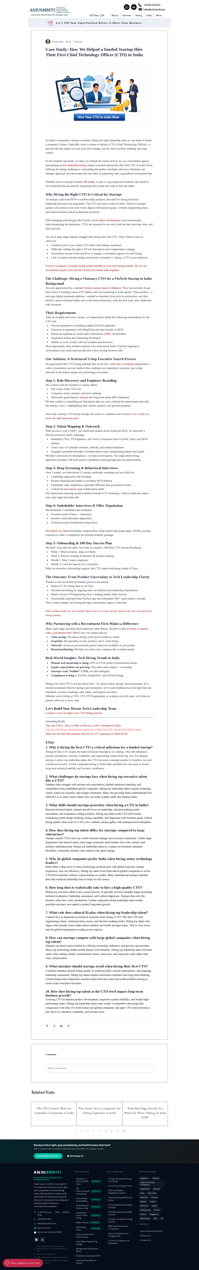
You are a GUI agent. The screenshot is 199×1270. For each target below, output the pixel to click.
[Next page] (117, 1131)
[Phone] (140, 5)
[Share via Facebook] (47, 1026)
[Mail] (140, 9)
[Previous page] (81, 1131)
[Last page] (124, 1131)
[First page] (75, 1131)
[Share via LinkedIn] (61, 1026)
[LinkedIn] (134, 7)
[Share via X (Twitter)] (54, 1026)
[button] (114, 15)
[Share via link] (68, 1026)
